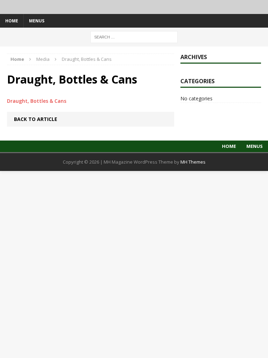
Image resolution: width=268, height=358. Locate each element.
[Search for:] (134, 36)
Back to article (35, 119)
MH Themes (193, 162)
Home (11, 21)
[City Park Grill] (134, 7)
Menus (36, 21)
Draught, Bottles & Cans (36, 101)
